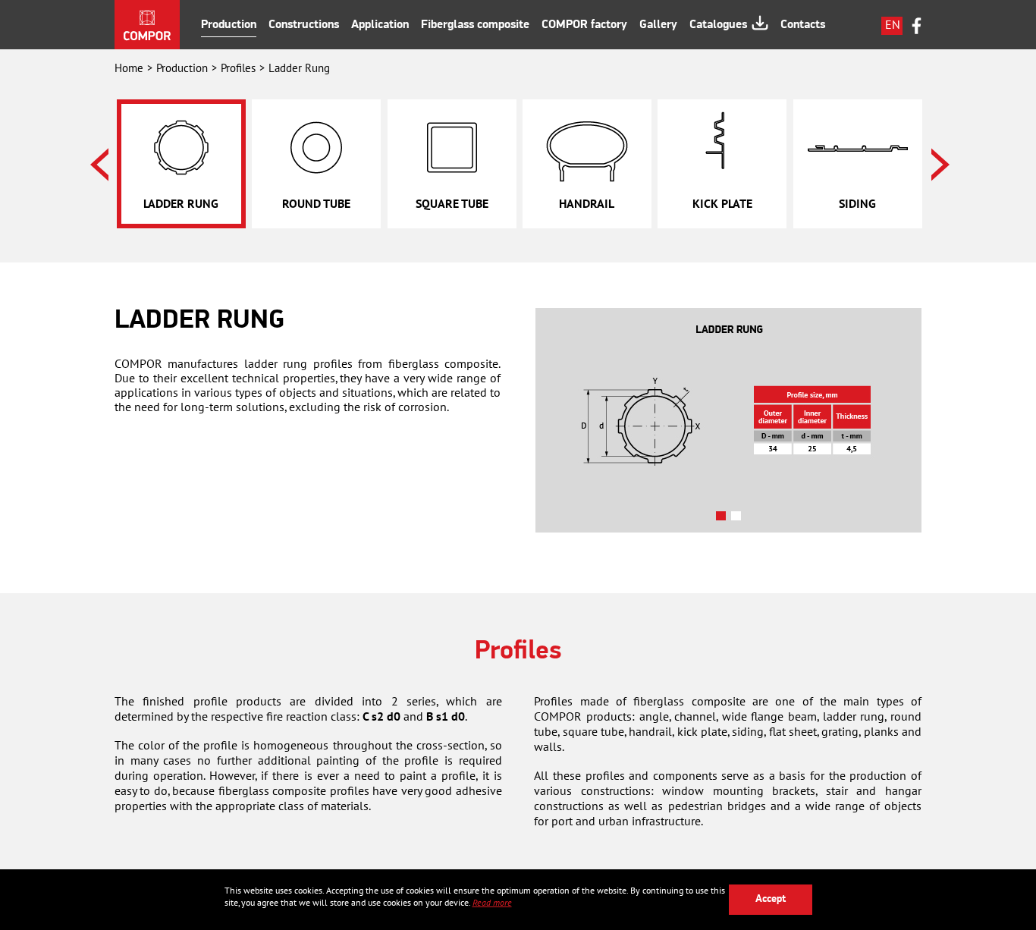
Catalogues (718, 25)
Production (228, 25)
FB (916, 26)
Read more (492, 902)
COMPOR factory (584, 25)
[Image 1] (728, 420)
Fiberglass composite (475, 25)
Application (380, 25)
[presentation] (99, 164)
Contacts (802, 25)
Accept (770, 899)
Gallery (658, 25)
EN (892, 25)
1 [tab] (723, 518)
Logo (147, 24)
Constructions (303, 25)
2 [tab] (738, 518)
